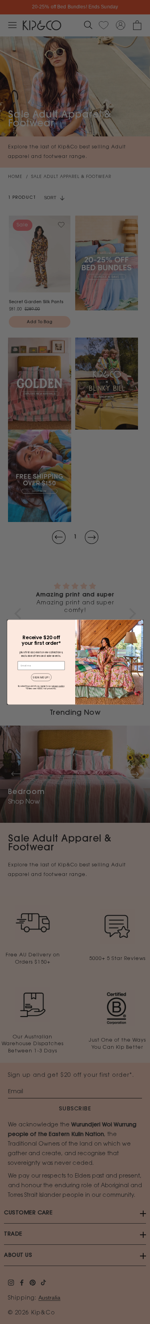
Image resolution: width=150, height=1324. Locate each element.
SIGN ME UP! (41, 677)
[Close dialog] (140, 622)
